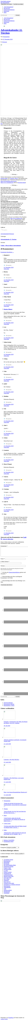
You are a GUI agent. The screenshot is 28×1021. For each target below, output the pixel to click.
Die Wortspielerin (5, 2)
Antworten (6, 268)
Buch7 (16, 178)
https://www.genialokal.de (7, 182)
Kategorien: (3, 847)
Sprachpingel (7, 886)
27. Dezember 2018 (8, 509)
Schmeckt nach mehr (9, 883)
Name (3, 558)
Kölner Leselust (8, 872)
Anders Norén (4, 1019)
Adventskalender (5, 233)
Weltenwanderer (8, 890)
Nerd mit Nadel (7, 877)
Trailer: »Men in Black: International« (11, 245)
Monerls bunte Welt (8, 876)
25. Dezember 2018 (8, 392)
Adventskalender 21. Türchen (8, 239)
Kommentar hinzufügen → (7, 252)
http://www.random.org (16, 218)
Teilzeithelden (7, 887)
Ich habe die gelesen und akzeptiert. (13, 573)
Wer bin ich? (7, 8)
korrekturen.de (7, 873)
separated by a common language (12, 884)
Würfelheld (6, 893)
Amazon (12, 178)
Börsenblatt (6, 862)
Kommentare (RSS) (8, 841)
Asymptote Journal (8, 859)
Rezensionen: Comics (9, 705)
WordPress (11, 1017)
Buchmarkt (6, 863)
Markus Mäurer (8, 309)
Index (5, 12)
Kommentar (4, 546)
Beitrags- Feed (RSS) (9, 840)
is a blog (6, 870)
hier (1, 123)
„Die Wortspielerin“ (8, 7)
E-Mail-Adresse (5, 561)
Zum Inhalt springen (6, 1)
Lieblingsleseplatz (8, 875)
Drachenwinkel (21, 182)
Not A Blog (6, 879)
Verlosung (4, 42)
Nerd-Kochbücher (8, 702)
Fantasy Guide (7, 868)
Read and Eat (7, 881)
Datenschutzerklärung (9, 9)
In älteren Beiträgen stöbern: (7, 853)
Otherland (6, 880)
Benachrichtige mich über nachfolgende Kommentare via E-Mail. (11, 577)
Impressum (6, 11)
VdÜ (5, 888)
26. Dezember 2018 (8, 472)
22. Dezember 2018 (8, 39)
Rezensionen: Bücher (9, 704)
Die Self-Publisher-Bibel (10, 865)
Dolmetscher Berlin (8, 866)
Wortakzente (7, 891)
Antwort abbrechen (8, 539)
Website (3, 566)
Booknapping (7, 861)
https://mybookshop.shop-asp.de (8, 181)
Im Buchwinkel (7, 869)
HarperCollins (4, 178)
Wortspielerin (6, 36)
